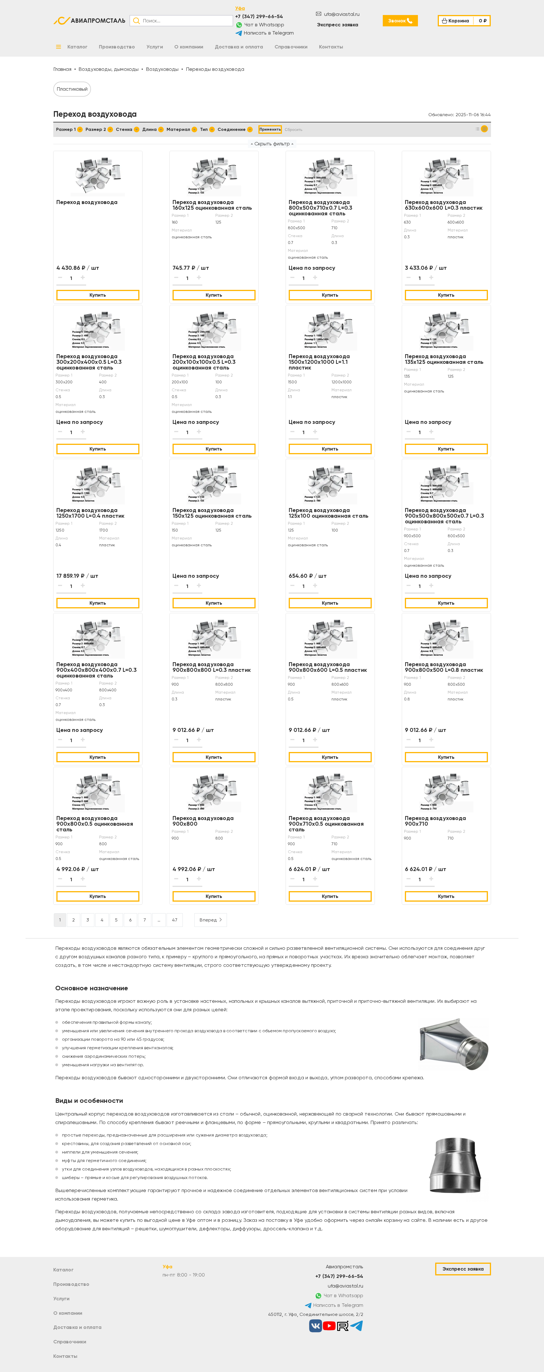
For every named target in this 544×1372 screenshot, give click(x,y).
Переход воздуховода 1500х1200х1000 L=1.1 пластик (319, 362)
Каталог (63, 1270)
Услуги (61, 1298)
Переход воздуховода (87, 202)
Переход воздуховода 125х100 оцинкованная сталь (329, 513)
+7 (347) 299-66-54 (259, 16)
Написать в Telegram (268, 33)
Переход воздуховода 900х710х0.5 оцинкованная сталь (326, 824)
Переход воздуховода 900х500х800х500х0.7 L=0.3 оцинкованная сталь (444, 516)
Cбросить (293, 129)
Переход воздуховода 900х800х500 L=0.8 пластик (444, 667)
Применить (270, 129)
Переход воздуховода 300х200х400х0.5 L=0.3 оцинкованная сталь (89, 362)
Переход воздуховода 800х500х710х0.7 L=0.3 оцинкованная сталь (320, 208)
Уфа (240, 8)
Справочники (69, 1342)
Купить (98, 295)
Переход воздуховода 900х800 (203, 821)
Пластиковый (72, 89)
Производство (71, 1284)
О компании (67, 1313)
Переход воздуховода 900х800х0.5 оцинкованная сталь (94, 824)
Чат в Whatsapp (263, 24)
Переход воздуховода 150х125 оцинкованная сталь (212, 513)
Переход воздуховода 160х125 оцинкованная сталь (212, 205)
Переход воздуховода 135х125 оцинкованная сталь (444, 359)
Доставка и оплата (77, 1327)
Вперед (208, 920)
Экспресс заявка (337, 25)
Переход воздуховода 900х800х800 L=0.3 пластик (212, 667)
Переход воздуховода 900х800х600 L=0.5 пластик (328, 667)
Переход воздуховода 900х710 (435, 821)
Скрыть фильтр (272, 143)
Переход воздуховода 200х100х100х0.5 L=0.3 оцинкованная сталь (204, 362)
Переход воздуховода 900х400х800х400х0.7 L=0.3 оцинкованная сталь (96, 670)
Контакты (65, 1356)
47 (174, 920)
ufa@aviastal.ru (341, 14)
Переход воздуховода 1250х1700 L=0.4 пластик (90, 513)
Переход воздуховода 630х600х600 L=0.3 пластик (444, 205)
